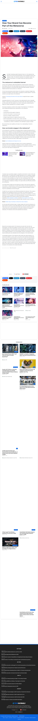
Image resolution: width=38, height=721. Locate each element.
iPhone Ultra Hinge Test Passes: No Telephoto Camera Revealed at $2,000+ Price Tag (27, 370)
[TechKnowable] (19, 1)
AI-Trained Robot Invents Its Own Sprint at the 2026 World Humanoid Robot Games (27, 387)
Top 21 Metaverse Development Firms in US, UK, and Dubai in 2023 (19, 305)
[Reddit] (20, 712)
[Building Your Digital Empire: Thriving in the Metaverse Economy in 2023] (19, 289)
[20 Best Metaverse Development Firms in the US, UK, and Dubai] (19, 313)
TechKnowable (5, 28)
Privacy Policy (27, 717)
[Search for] (36, 2)
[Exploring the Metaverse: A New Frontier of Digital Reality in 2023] (22, 154)
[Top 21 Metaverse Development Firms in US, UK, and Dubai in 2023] (19, 301)
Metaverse (4, 20)
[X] (17, 712)
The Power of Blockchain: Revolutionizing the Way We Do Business (30, 294)
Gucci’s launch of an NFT (26, 197)
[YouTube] (19, 712)
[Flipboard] (26, 274)
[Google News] (17, 274)
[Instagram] (22, 712)
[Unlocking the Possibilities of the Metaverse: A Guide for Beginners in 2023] (7, 313)
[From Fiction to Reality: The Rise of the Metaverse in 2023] (31, 301)
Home (4, 717)
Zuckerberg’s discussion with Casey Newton (14, 96)
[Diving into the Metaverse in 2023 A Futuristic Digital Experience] (5, 154)
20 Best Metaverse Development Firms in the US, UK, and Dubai (19, 317)
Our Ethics (10, 717)
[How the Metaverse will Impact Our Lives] (7, 289)
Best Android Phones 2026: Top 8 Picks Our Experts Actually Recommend (9, 355)
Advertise (19, 719)
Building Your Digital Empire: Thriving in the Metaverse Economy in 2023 (19, 294)
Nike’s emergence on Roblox (12, 197)
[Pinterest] (18, 712)
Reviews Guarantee (33, 717)
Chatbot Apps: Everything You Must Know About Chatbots (17, 201)
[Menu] (1, 2)
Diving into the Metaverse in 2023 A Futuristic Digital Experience (13, 154)
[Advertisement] (19, 11)
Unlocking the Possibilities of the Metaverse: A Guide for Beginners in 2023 (7, 317)
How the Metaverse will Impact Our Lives (13, 140)
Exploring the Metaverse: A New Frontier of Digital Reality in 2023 (30, 154)
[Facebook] (16, 712)
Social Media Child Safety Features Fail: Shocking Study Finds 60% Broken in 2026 (27, 533)
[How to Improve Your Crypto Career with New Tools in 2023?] (31, 313)
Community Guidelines (20, 717)
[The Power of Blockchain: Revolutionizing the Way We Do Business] (31, 289)
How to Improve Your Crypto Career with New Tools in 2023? (30, 317)
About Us (6, 717)
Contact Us (14, 717)
